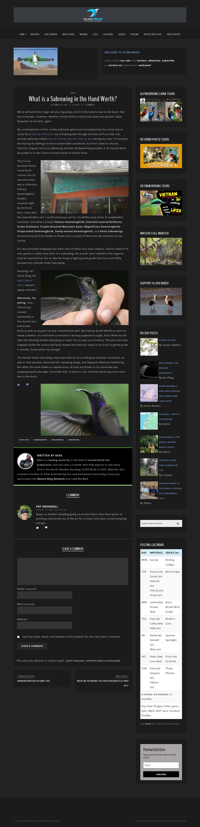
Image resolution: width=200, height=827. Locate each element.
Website (22, 619)
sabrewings (73, 440)
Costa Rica (24, 440)
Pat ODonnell (47, 506)
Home (22, 34)
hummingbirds (40, 440)
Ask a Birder (51, 34)
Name (26, 588)
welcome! (145, 65)
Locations (108, 34)
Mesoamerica (57, 440)
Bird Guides (69, 34)
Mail (25, 604)
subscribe (168, 60)
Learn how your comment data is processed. (93, 660)
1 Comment (90, 104)
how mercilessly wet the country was (70, 138)
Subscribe (161, 774)
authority (64, 460)
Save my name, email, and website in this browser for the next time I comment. (71, 636)
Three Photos (174, 34)
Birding (84, 34)
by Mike (76, 104)
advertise (154, 60)
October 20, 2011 (59, 104)
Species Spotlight (153, 34)
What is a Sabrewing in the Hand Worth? (73, 99)
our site (125, 60)
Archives (35, 34)
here (148, 723)
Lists (95, 34)
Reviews (135, 34)
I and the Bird (79, 478)
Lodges (121, 34)
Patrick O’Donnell (42, 134)
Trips (73, 93)
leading (53, 460)
